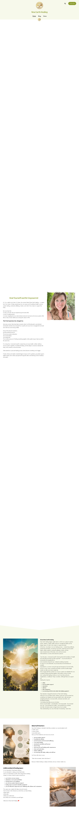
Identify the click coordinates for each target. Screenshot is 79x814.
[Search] (65, 3)
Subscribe (72, 3)
